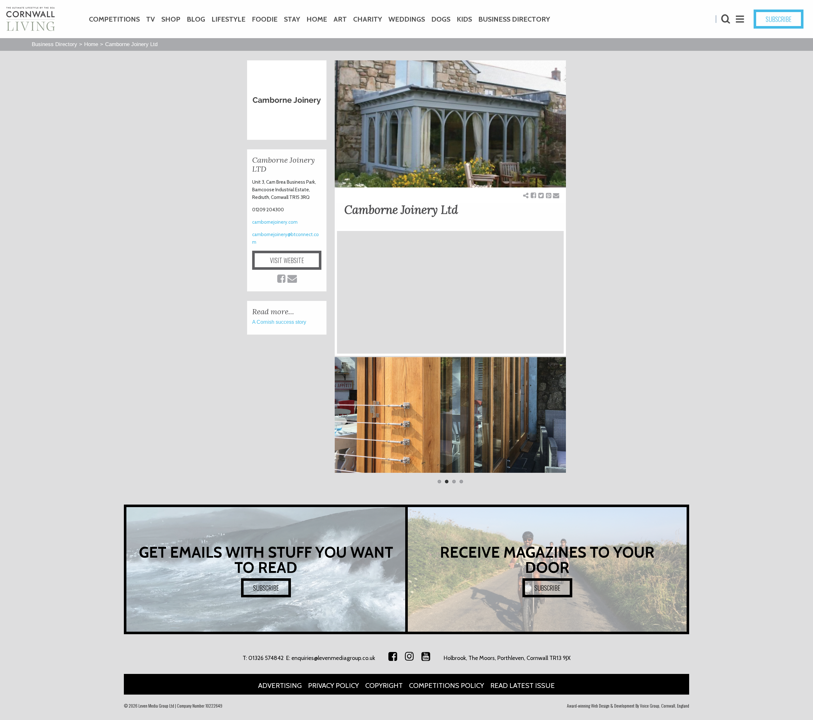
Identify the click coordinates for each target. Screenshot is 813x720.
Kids (464, 19)
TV (150, 19)
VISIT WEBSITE (287, 260)
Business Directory (514, 19)
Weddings (406, 19)
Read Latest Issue (522, 685)
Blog (196, 19)
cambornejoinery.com (275, 222)
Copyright (384, 685)
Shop (170, 19)
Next (575, 418)
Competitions (114, 19)
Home (316, 19)
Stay (292, 19)
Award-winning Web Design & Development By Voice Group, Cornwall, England (628, 705)
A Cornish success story (279, 322)
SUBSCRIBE (778, 19)
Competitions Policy (446, 685)
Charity (367, 19)
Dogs (440, 19)
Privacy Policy (333, 685)
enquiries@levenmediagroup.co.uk (333, 658)
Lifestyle (228, 19)
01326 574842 (266, 658)
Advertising (280, 685)
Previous (325, 418)
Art (340, 19)
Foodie (265, 19)
